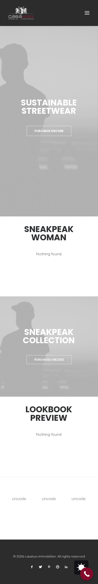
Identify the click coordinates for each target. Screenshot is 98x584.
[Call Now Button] (86, 573)
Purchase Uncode (49, 131)
